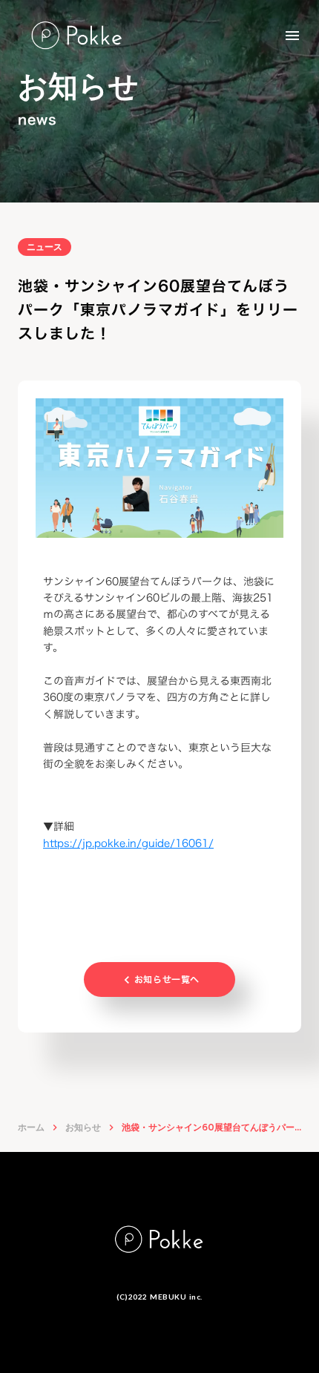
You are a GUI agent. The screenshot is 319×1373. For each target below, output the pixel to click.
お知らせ (83, 1127)
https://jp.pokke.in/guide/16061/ (128, 843)
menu (292, 36)
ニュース (44, 246)
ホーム (31, 1127)
